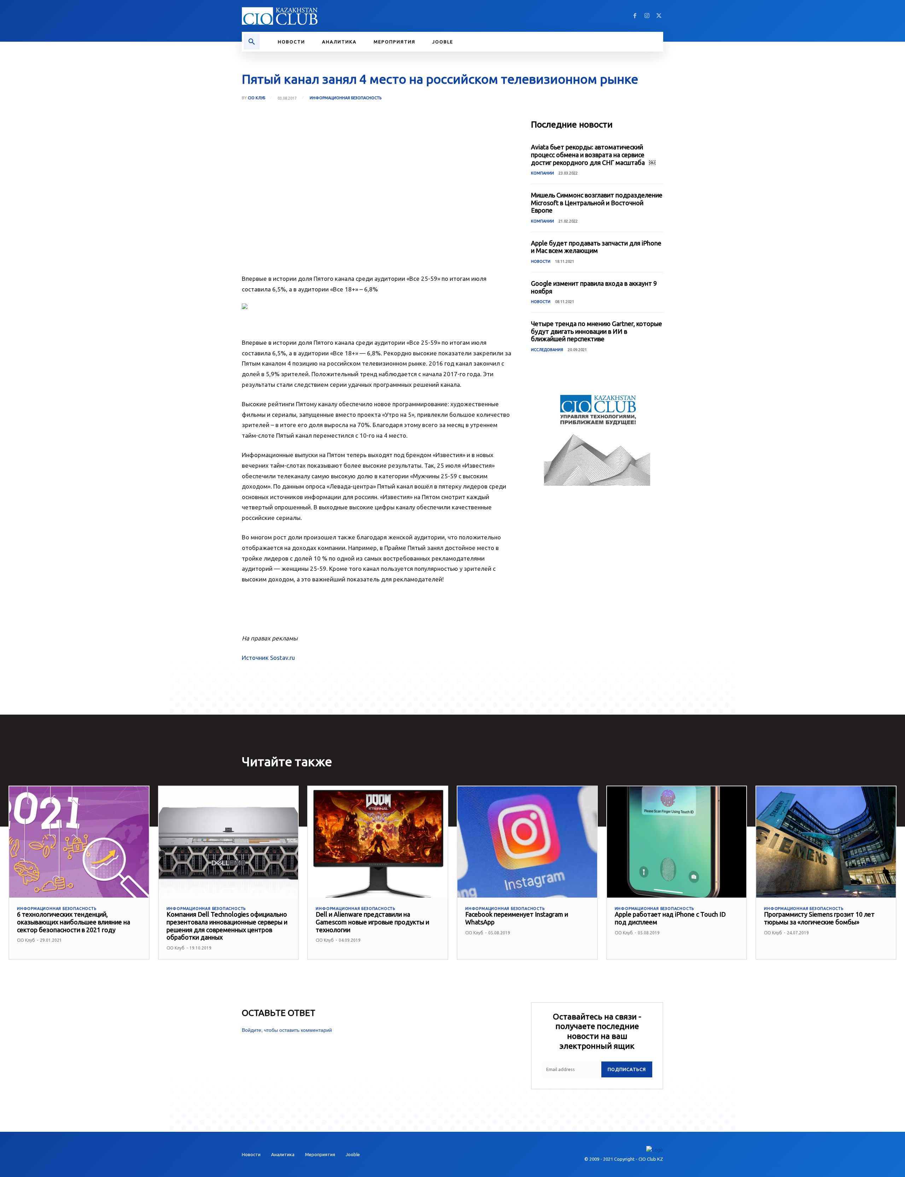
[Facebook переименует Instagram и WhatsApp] (527, 842)
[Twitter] (659, 16)
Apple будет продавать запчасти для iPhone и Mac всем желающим (596, 246)
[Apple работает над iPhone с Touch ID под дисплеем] (677, 842)
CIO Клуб (256, 98)
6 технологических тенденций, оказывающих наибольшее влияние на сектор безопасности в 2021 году (73, 922)
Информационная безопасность (345, 98)
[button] (251, 41)
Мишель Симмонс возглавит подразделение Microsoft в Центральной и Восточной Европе (596, 202)
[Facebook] (635, 16)
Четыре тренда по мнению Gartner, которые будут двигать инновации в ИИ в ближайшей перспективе (596, 331)
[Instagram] (647, 16)
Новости (540, 261)
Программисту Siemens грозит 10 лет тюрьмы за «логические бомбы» (819, 918)
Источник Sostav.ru (268, 657)
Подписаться (627, 1069)
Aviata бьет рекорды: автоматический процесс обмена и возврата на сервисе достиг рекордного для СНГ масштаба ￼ (593, 154)
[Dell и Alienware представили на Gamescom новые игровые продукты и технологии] (378, 842)
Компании (542, 173)
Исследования (547, 350)
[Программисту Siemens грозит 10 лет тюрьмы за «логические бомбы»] (826, 842)
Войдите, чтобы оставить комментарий (287, 1029)
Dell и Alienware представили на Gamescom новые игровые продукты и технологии (372, 922)
